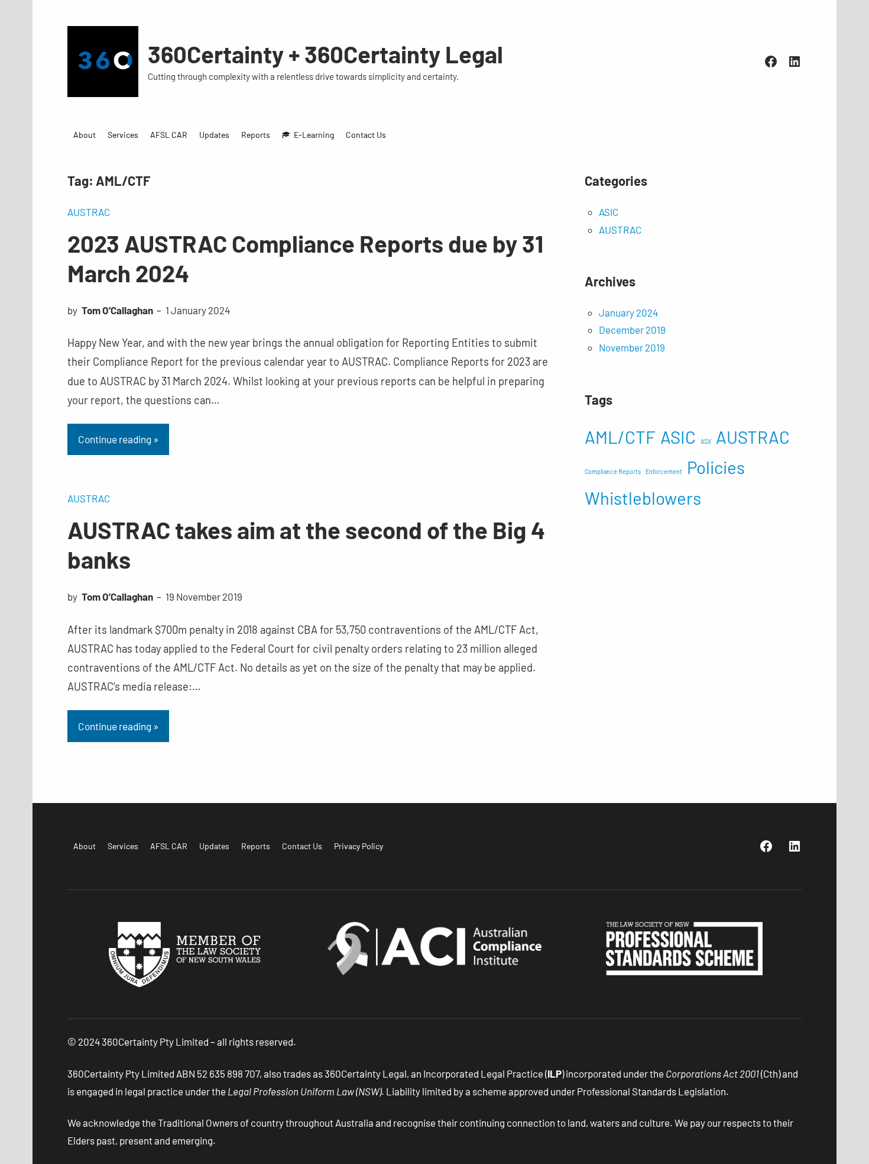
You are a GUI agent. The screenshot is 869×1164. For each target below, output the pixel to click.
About (84, 135)
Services (123, 135)
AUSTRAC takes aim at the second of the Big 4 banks (306, 544)
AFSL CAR (168, 135)
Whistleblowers (643, 498)
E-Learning (314, 135)
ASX (706, 441)
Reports (255, 135)
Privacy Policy (358, 846)
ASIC (608, 212)
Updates (214, 135)
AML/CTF (620, 437)
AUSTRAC (88, 212)
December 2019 (632, 330)
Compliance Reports (613, 471)
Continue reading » (118, 439)
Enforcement (664, 471)
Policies (716, 467)
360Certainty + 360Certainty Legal (325, 54)
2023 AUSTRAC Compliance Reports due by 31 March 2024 (305, 258)
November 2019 (632, 347)
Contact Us (366, 135)
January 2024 (628, 312)
